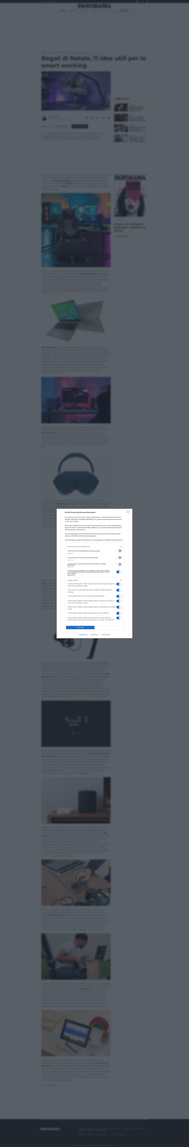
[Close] (128, 512)
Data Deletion (83, 634)
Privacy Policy (105, 634)
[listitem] (94, 546)
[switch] (118, 550)
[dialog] (94, 573)
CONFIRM (80, 627)
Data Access (94, 634)
